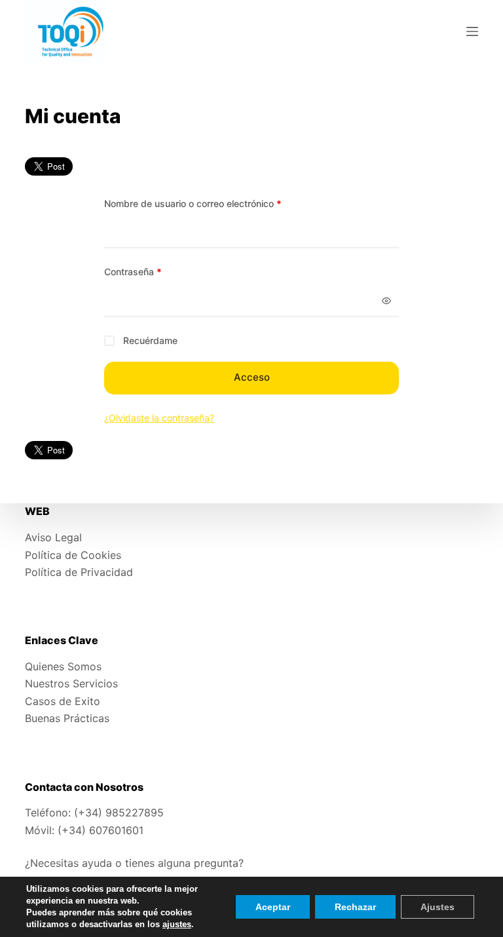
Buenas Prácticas (67, 718)
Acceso (252, 377)
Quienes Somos (63, 666)
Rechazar (355, 907)
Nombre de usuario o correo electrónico (216, 203)
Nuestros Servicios (71, 683)
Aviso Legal (53, 537)
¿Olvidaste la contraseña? (159, 417)
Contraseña (156, 271)
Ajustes (437, 907)
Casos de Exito (62, 701)
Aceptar (272, 907)
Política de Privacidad (79, 572)
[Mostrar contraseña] (386, 300)
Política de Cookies (73, 555)
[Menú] (472, 31)
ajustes (176, 924)
